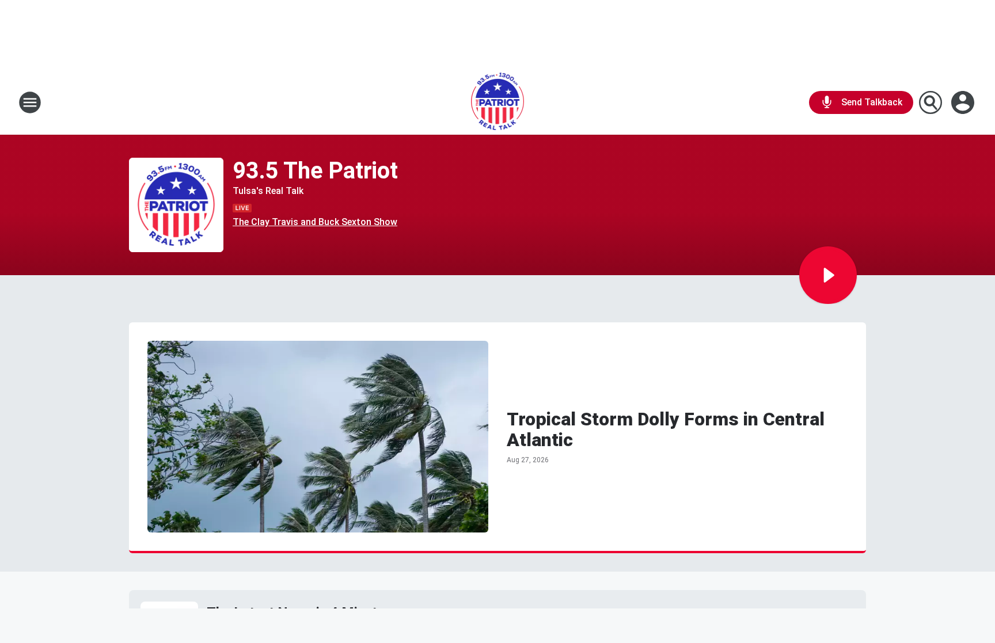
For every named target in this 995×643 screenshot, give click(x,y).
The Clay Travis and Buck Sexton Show (315, 221)
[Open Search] (930, 102)
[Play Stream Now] (828, 275)
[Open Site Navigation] (29, 102)
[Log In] (964, 102)
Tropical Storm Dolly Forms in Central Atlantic (666, 429)
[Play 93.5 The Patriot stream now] (176, 205)
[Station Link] (498, 102)
